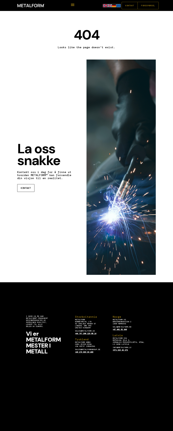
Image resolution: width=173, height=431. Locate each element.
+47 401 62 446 (120, 329)
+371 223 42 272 (120, 350)
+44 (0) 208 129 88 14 (85, 333)
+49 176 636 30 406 (84, 352)
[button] (73, 5)
